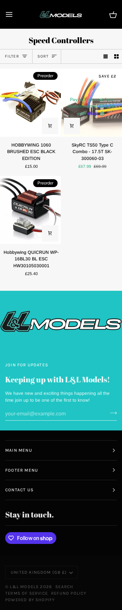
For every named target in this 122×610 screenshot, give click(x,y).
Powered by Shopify (30, 599)
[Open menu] (15, 14)
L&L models (25, 586)
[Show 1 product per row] (105, 56)
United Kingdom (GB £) (39, 572)
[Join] (111, 413)
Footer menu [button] (21, 470)
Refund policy (68, 593)
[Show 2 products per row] (116, 56)
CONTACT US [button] (19, 489)
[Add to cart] (72, 126)
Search (64, 586)
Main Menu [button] (18, 450)
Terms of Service (26, 593)
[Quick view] (50, 126)
